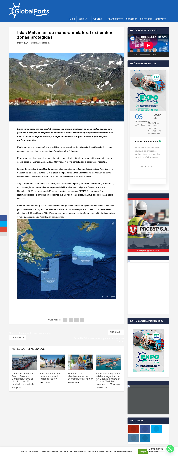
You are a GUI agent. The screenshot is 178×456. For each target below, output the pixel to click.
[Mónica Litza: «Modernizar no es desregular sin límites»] (80, 362)
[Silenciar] (161, 54)
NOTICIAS (82, 19)
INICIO (72, 19)
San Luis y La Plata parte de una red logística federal (50, 376)
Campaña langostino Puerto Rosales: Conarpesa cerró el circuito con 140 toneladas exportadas (23, 378)
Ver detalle (145, 166)
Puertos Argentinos (38, 43)
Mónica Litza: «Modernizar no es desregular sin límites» (80, 376)
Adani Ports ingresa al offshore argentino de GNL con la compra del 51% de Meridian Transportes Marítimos (108, 378)
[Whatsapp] (170, 449)
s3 (49, 43)
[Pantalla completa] (165, 54)
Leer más (153, 451)
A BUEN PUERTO (115, 19)
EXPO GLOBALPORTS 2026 (146, 141)
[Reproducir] (131, 54)
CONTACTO (160, 19)
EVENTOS (97, 19)
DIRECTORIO (146, 19)
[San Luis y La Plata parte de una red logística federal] (52, 362)
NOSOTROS (131, 19)
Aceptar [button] (143, 451)
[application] (148, 45)
